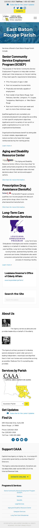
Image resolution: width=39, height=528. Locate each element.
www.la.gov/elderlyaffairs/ (14, 280)
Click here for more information (13, 180)
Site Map (18, 525)
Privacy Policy (26, 525)
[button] (14, 8)
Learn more (6, 146)
